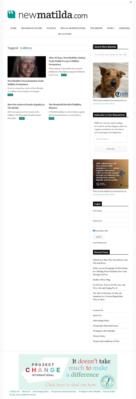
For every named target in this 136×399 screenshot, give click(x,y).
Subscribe (124, 28)
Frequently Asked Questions (105, 326)
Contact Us (98, 310)
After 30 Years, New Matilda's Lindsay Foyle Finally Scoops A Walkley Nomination (67, 61)
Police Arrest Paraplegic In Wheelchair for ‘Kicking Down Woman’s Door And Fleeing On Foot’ (110, 271)
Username (97, 210)
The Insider (96, 28)
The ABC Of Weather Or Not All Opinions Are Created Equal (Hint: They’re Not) (108, 296)
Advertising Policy (101, 320)
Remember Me (101, 231)
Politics (51, 28)
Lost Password (99, 242)
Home (13, 28)
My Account (64, 34)
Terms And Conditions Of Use (106, 341)
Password (97, 221)
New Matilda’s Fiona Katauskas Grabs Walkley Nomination (26, 83)
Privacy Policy (99, 336)
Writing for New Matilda (104, 331)
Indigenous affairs (31, 28)
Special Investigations (73, 28)
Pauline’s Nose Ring (101, 280)
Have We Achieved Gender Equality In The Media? (26, 106)
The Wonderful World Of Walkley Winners (65, 106)
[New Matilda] (47, 15)
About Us (97, 315)
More (10, 95)
